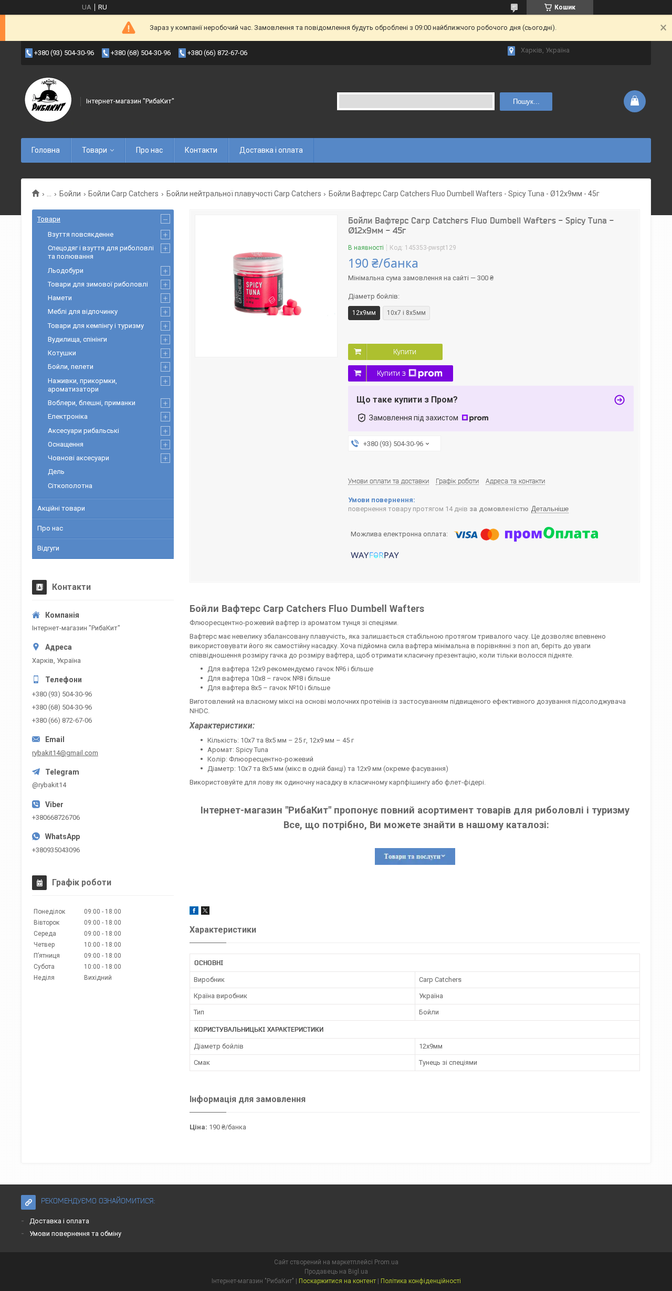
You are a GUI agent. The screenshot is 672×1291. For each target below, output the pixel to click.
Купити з (391, 373)
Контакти (201, 150)
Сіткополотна (70, 486)
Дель (56, 471)
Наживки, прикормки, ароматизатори (82, 385)
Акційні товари (61, 508)
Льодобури (65, 270)
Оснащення (65, 444)
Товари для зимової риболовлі (98, 284)
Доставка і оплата (271, 150)
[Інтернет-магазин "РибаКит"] (47, 101)
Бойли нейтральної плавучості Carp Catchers (243, 193)
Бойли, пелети (70, 367)
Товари (94, 150)
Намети (60, 298)
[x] (205, 912)
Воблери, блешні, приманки (91, 403)
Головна (46, 150)
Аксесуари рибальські (83, 431)
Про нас (149, 150)
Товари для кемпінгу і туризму (96, 326)
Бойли (70, 193)
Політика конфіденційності (421, 1281)
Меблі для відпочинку (83, 311)
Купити (404, 351)
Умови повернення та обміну (75, 1233)
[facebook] (194, 912)
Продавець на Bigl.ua (336, 1271)
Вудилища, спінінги (77, 339)
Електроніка (68, 416)
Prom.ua (386, 1262)
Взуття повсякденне (80, 234)
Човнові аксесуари (78, 458)
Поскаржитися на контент (337, 1281)
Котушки (62, 353)
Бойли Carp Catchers (123, 193)
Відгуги (48, 548)
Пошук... (526, 101)
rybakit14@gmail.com (65, 753)
